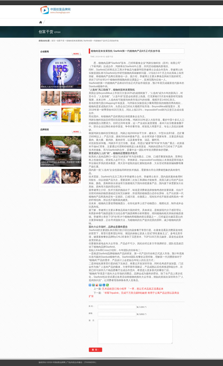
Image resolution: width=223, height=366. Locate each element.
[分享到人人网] (104, 285)
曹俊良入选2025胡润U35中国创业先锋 (57, 87)
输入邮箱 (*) (141, 314)
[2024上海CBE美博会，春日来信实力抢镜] (71, 121)
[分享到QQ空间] (93, 285)
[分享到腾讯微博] (100, 285)
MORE (76, 54)
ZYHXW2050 (90, 362)
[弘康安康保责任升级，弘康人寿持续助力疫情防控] (71, 183)
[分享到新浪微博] (97, 285)
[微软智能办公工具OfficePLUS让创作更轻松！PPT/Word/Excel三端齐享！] (50, 121)
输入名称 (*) (141, 307)
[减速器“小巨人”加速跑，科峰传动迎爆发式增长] (50, 183)
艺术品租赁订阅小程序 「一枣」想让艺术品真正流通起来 (132, 288)
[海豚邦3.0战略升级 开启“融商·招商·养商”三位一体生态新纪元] (71, 105)
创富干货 (60, 41)
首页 (53, 41)
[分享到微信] (107, 285)
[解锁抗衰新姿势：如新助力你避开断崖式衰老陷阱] (50, 105)
